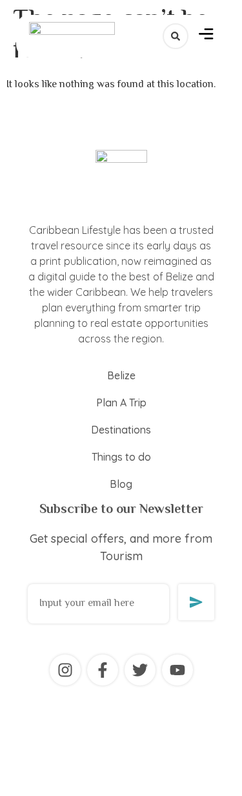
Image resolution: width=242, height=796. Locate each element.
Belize (121, 375)
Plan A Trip (121, 402)
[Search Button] (175, 36)
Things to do (121, 456)
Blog (121, 483)
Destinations (121, 429)
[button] (206, 36)
